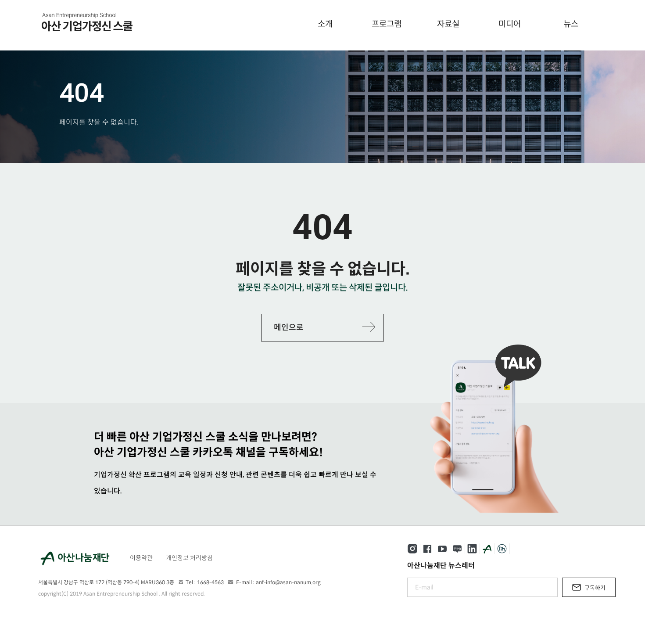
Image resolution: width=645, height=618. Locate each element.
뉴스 (570, 24)
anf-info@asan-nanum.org (288, 582)
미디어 (509, 24)
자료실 (448, 24)
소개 (325, 24)
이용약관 (141, 558)
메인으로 (289, 327)
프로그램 (386, 24)
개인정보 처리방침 (189, 558)
